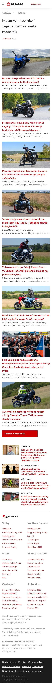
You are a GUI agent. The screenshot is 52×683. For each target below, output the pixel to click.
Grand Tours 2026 (34, 547)
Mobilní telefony (28, 642)
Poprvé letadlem (9, 593)
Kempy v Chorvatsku (11, 590)
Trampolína (40, 629)
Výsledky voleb (8, 536)
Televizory (18, 648)
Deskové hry (7, 648)
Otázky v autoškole (35, 604)
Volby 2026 (6, 529)
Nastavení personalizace (31, 671)
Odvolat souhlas (10, 671)
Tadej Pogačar (33, 540)
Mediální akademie (11, 666)
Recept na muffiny (35, 563)
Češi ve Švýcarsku (9, 601)
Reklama (26, 666)
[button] (26, 62)
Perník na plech (33, 578)
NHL (4, 578)
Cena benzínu (24, 619)
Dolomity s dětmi (9, 608)
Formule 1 (6, 574)
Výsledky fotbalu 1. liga (11, 563)
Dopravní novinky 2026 (37, 597)
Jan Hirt (30, 536)
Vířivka (16, 635)
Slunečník (6, 632)
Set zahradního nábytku (31, 632)
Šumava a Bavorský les (11, 597)
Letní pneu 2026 (34, 590)
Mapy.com (21, 616)
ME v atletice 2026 (9, 570)
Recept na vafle (33, 574)
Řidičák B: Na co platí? (36, 601)
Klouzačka (15, 632)
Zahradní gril (7, 635)
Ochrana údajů (35, 662)
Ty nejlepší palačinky (35, 559)
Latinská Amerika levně (11, 604)
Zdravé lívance (33, 567)
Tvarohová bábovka (35, 570)
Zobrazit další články (14, 434)
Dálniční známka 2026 (36, 593)
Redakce (22, 662)
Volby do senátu (9, 543)
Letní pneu (37, 645)
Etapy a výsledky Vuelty (37, 532)
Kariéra (13, 662)
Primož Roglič (33, 543)
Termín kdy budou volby (12, 540)
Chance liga (7, 559)
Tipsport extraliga (9, 567)
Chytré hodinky (29, 648)
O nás (5, 662)
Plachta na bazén (27, 629)
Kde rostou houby (9, 619)
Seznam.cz (36, 4)
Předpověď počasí (34, 616)
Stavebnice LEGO (9, 645)
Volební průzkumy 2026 (12, 532)
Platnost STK (32, 608)
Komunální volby (9, 547)
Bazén (16, 629)
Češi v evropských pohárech (14, 623)
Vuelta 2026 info (34, 529)
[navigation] (3, 4)
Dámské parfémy (24, 645)
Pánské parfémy (9, 652)
